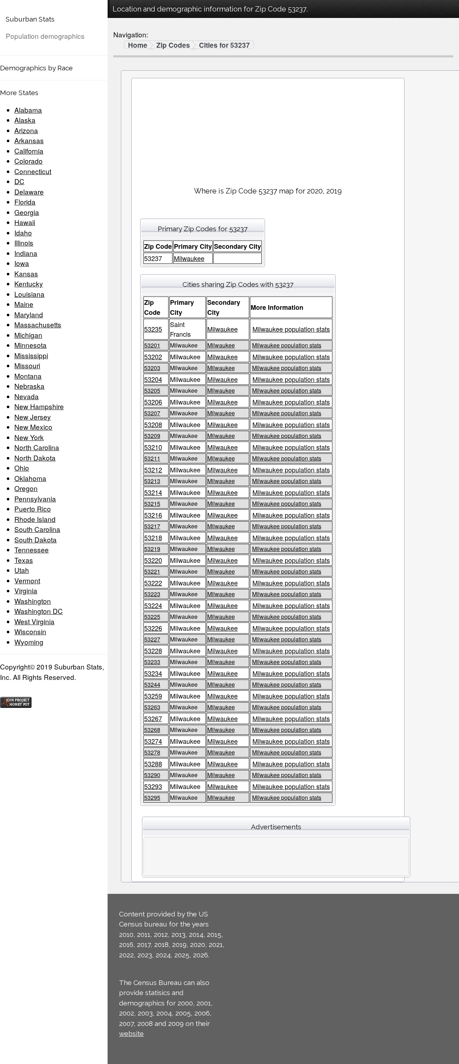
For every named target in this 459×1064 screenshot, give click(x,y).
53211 (152, 458)
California (28, 150)
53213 (152, 481)
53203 (152, 368)
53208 (153, 424)
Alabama (28, 110)
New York (29, 437)
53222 (153, 582)
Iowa (21, 263)
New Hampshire (39, 406)
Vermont (27, 580)
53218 (153, 537)
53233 (152, 662)
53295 (152, 797)
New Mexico (33, 426)
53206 (153, 401)
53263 (152, 707)
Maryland (28, 314)
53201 (152, 345)
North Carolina (36, 447)
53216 (153, 514)
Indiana (25, 253)
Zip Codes (173, 45)
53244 (152, 684)
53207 (152, 413)
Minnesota (30, 345)
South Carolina (37, 529)
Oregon (26, 488)
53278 (152, 752)
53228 (153, 650)
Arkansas (29, 140)
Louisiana (29, 294)
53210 (153, 447)
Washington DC (38, 611)
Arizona (26, 130)
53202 (153, 356)
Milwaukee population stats (291, 328)
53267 (153, 718)
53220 (153, 560)
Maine (23, 304)
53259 (153, 695)
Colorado (28, 160)
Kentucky (28, 283)
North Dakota (35, 457)
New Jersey (32, 416)
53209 (152, 435)
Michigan (28, 335)
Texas (23, 560)
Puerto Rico (32, 508)
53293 (153, 786)
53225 (152, 616)
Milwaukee (189, 258)
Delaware (29, 191)
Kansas (26, 273)
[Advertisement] (268, 129)
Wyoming (28, 642)
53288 (153, 763)
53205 (152, 390)
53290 (152, 775)
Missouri (27, 365)
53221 (152, 571)
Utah (21, 570)
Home (137, 45)
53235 (153, 328)
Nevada (26, 396)
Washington (32, 601)
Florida (25, 201)
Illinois (23, 242)
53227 (152, 639)
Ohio (21, 467)
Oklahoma (30, 478)
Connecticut (32, 171)
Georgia (26, 212)
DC (19, 181)
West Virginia (34, 621)
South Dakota (35, 539)
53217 (152, 526)
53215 (152, 503)
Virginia (25, 590)
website (131, 1033)
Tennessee (31, 549)
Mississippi (31, 355)
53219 (152, 549)
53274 (153, 741)
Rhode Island (35, 519)
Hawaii (24, 222)
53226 (153, 628)
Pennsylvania (35, 498)
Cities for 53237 (224, 45)
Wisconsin (30, 631)
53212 (153, 469)
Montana (28, 376)
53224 (153, 605)
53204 (153, 379)
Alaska (25, 120)
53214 (153, 492)
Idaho (23, 232)
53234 (153, 673)
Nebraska (29, 386)
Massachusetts (37, 324)
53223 (152, 594)
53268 (152, 729)
